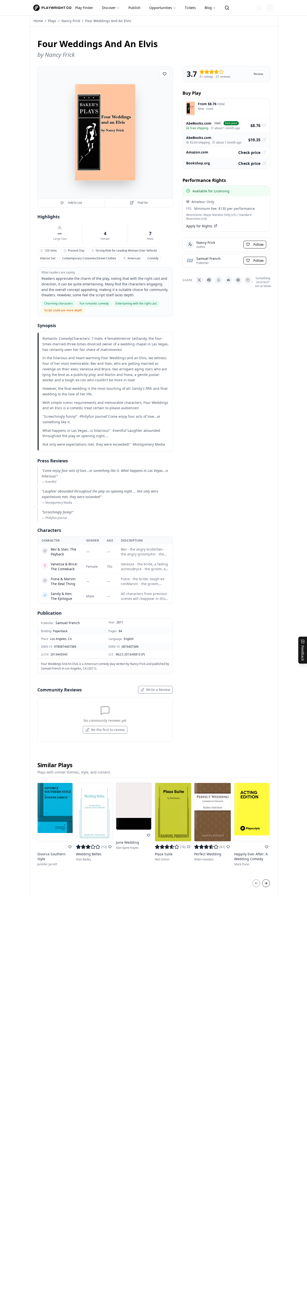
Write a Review (158, 689)
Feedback (302, 653)
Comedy (152, 258)
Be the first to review (108, 729)
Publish (134, 7)
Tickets (190, 7)
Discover (109, 7)
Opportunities (160, 7)
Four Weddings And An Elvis (108, 20)
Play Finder (84, 7)
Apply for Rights (199, 225)
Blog (208, 7)
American (134, 258)
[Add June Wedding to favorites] (148, 835)
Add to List (75, 203)
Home (38, 20)
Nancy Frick (70, 20)
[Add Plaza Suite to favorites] (188, 847)
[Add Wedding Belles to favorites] (110, 847)
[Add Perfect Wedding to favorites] (228, 847)
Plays (52, 20)
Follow (258, 244)
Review (258, 74)
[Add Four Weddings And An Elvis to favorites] (164, 73)
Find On (143, 203)
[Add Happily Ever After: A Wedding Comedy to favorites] (267, 847)
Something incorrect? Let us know (263, 282)
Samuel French (68, 622)
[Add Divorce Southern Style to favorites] (70, 847)
